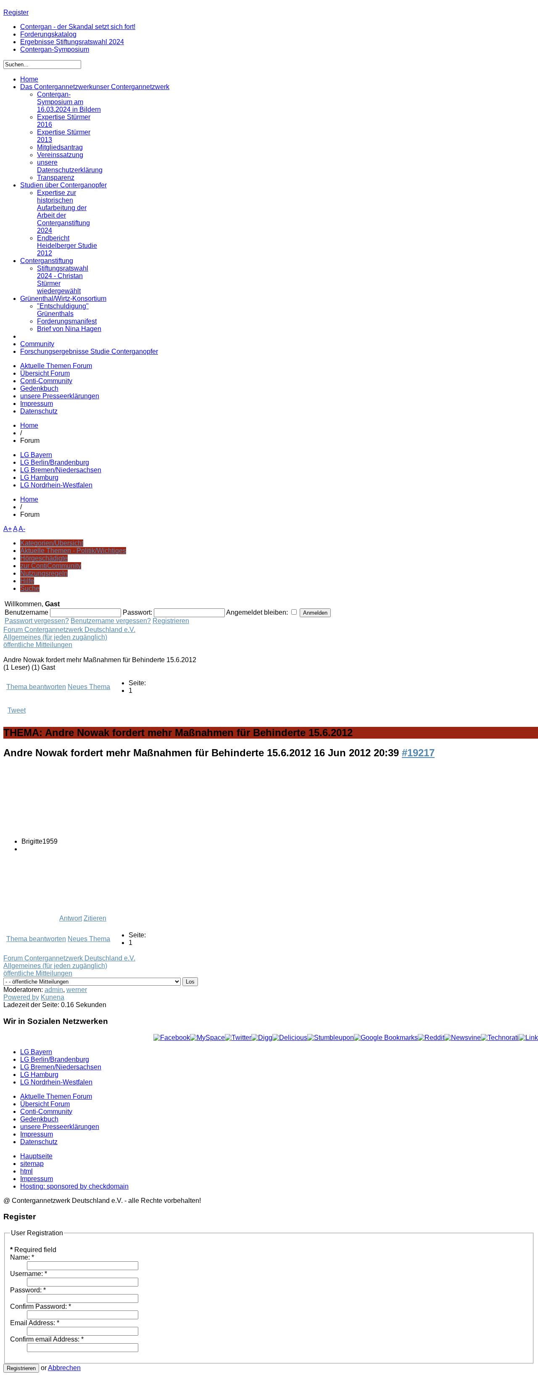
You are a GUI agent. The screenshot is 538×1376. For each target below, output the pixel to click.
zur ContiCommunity (50, 565)
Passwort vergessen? (37, 620)
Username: (28, 1273)
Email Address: (34, 1322)
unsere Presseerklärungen (59, 396)
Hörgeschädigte (44, 558)
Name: (22, 1257)
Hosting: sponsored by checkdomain (74, 1186)
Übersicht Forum (45, 373)
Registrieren (171, 620)
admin (54, 989)
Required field (33, 1249)
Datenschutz (39, 411)
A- (21, 528)
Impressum (36, 403)
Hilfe (27, 580)
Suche (30, 588)
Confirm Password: (40, 1306)
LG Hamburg (39, 477)
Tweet (17, 710)
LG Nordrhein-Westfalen (56, 485)
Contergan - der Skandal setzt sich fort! (77, 26)
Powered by (21, 997)
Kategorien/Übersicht (51, 543)
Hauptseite (36, 1156)
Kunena (52, 997)
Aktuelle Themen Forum (56, 365)
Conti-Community (46, 380)
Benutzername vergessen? (111, 620)
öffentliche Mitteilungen (37, 644)
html (26, 1171)
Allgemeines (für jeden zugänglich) (55, 637)
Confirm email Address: (47, 1339)
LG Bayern (36, 454)
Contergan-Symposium (54, 49)
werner (76, 989)
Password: (28, 1290)
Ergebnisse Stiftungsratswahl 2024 (72, 41)
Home (29, 425)
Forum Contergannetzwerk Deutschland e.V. (69, 629)
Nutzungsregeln (44, 573)
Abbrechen (64, 1367)
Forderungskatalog (48, 34)
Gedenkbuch (39, 388)
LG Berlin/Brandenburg (54, 462)
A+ (7, 528)
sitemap (32, 1163)
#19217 (418, 752)
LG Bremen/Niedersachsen (60, 470)
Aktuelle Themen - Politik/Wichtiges (73, 550)
